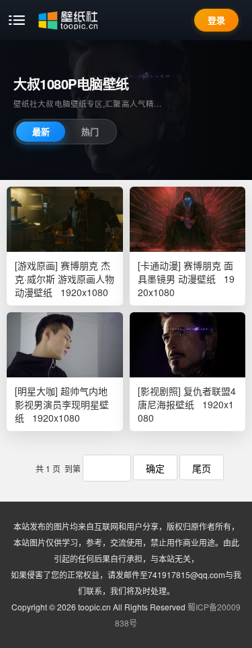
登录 (216, 19)
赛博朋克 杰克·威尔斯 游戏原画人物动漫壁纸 (64, 279)
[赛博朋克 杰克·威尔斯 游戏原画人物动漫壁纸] (65, 219)
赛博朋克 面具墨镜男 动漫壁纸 (185, 272)
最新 (41, 131)
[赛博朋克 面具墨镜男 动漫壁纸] (188, 219)
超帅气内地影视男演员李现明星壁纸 (62, 404)
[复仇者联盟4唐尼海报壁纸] (188, 344)
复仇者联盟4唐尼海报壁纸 (187, 397)
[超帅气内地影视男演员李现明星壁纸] (65, 344)
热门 (90, 131)
